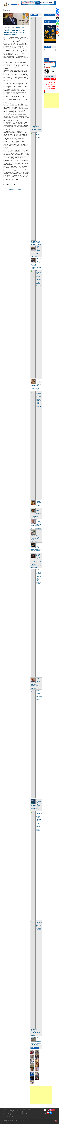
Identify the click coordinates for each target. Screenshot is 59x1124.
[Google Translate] (57, 29)
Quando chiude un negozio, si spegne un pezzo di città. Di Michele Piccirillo (14, 32)
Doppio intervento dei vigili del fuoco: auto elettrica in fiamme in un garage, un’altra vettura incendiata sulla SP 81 (38, 576)
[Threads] (45, 1112)
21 (51, 86)
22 (53, 86)
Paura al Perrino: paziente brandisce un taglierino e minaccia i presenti (39, 695)
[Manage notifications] (55, 1121)
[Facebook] (57, 9)
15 (53, 84)
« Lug (45, 92)
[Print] (57, 32)
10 (44, 84)
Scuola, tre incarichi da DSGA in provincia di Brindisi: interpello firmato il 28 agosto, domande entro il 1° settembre (39, 399)
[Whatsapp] (57, 23)
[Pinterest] (53, 1110)
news (23, 27)
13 (49, 84)
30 (54, 88)
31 (44, 90)
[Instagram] (57, 15)
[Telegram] (57, 20)
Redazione (18, 27)
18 (46, 86)
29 (53, 88)
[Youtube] (48, 1112)
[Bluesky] (57, 12)
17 (44, 86)
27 (49, 88)
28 (51, 88)
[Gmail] (57, 26)
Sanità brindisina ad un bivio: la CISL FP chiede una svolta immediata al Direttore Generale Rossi (36, 513)
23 (54, 86)
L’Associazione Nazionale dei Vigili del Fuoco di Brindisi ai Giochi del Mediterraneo (36, 538)
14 (51, 84)
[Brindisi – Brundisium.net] (11, 4)
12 (48, 84)
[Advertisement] (41, 1095)
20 (49, 86)
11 (46, 84)
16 (54, 84)
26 (48, 88)
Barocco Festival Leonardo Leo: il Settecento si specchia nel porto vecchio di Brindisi (36, 548)
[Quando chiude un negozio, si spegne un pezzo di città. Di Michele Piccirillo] (16, 19)
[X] (57, 18)
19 (48, 86)
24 (44, 88)
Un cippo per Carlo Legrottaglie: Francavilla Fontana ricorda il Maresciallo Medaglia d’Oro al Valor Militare (36, 524)
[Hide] (58, 35)
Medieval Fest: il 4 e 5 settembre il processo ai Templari (36, 504)
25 (46, 88)
